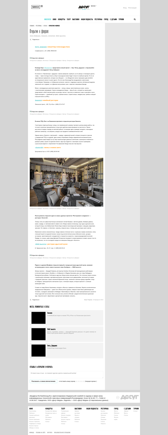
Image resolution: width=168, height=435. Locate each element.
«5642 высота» (40, 244)
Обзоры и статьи (34, 428)
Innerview (47, 19)
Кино (54, 19)
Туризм (121, 19)
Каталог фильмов (34, 419)
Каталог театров (65, 415)
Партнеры (49, 432)
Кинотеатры (32, 411)
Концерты (61, 19)
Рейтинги (31, 413)
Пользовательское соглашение (62, 432)
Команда (31, 432)
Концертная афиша (51, 411)
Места (116, 411)
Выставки (75, 19)
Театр (69, 19)
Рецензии (103, 419)
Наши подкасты (87, 19)
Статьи (45, 26)
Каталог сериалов (34, 421)
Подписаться (35, 7)
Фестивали (48, 417)
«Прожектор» (48, 67)
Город (106, 19)
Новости (103, 423)
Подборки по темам (35, 423)
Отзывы (103, 417)
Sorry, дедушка (41, 47)
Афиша (126, 411)
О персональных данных (99, 400)
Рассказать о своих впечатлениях (43, 381)
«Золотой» (39, 147)
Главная (32, 26)
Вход (125, 8)
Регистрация (132, 8)
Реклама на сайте (40, 432)
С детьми (113, 19)
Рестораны (98, 19)
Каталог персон (33, 425)
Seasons (38, 100)
